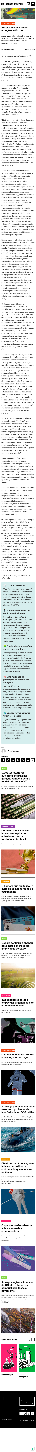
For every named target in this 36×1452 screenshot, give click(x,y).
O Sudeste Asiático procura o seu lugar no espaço (17, 1056)
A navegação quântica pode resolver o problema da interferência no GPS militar (18, 1109)
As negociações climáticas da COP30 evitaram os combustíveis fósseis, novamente (17, 1286)
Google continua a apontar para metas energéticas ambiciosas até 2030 (17, 945)
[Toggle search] (28, 4)
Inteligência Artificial (8, 826)
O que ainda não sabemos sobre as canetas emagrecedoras (16, 1228)
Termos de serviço (6, 1419)
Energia (4, 768)
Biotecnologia (6, 995)
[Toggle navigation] (33, 4)
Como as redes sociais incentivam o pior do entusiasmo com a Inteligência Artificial (15, 835)
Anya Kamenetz (8, 49)
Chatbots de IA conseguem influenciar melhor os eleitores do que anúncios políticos (17, 1167)
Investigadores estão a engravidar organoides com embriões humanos (17, 1002)
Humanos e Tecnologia (8, 23)
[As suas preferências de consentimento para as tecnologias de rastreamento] (32, 1448)
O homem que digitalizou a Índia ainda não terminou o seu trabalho (17, 888)
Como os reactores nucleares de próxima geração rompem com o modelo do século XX (15, 777)
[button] (29, 1339)
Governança (5, 881)
